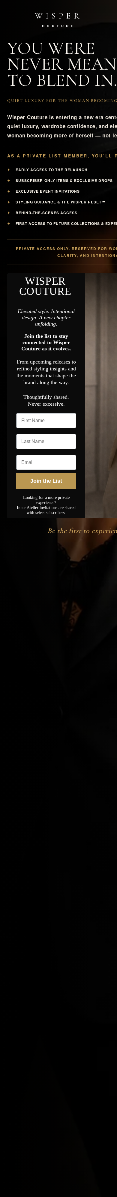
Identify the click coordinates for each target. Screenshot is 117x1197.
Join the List (46, 481)
